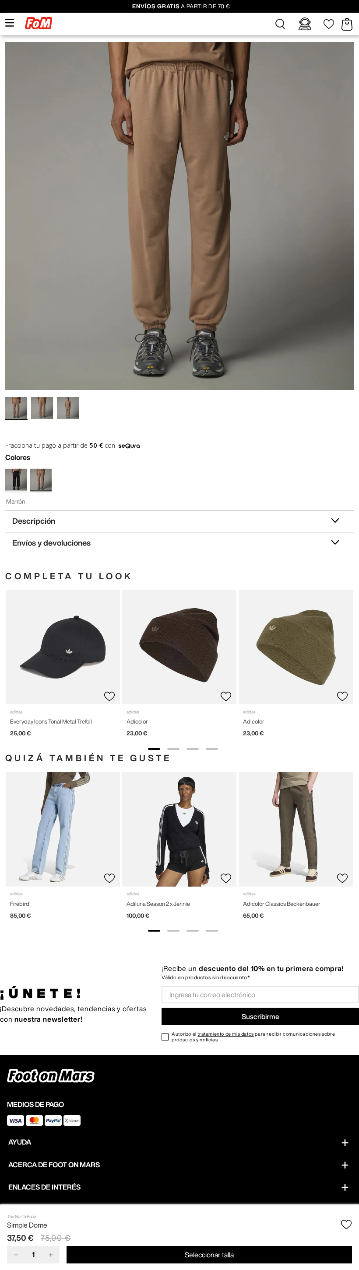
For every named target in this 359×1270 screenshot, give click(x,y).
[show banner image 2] (173, 749)
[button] (280, 24)
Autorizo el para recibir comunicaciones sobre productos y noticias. (253, 1036)
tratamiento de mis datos (225, 1033)
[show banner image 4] (212, 749)
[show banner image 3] (192, 749)
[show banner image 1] (154, 749)
